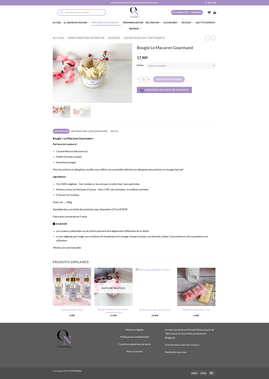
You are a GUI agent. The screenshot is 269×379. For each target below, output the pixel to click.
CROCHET (186, 22)
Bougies (114, 38)
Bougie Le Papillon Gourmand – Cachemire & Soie (113, 311)
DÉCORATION (152, 22)
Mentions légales (134, 329)
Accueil (58, 38)
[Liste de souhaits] (209, 12)
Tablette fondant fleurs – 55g (196, 309)
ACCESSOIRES (170, 22)
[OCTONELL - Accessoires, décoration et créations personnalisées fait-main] (134, 12)
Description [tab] (61, 131)
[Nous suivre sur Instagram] (209, 3)
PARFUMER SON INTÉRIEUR (105, 22)
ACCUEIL (57, 22)
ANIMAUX (134, 28)
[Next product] (207, 37)
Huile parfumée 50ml (72, 309)
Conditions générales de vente (134, 344)
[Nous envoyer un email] (215, 3)
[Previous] (58, 73)
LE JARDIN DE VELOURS (75, 22)
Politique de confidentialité (134, 336)
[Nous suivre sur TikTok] (212, 3)
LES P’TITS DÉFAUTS (205, 22)
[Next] (127, 73)
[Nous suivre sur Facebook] (206, 3)
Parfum (140, 65)
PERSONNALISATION (133, 22)
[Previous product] (213, 37)
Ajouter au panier (169, 79)
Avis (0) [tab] (114, 131)
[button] (214, 12)
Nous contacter (134, 351)
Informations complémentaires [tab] (89, 131)
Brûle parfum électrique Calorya (154, 309)
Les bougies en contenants (144, 38)
